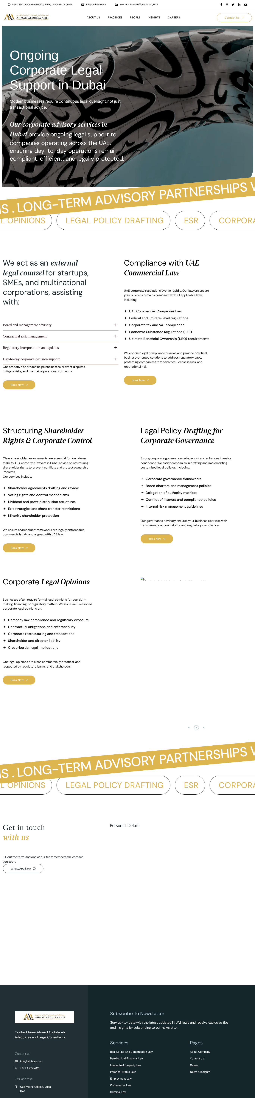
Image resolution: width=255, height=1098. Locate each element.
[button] (188, 727)
